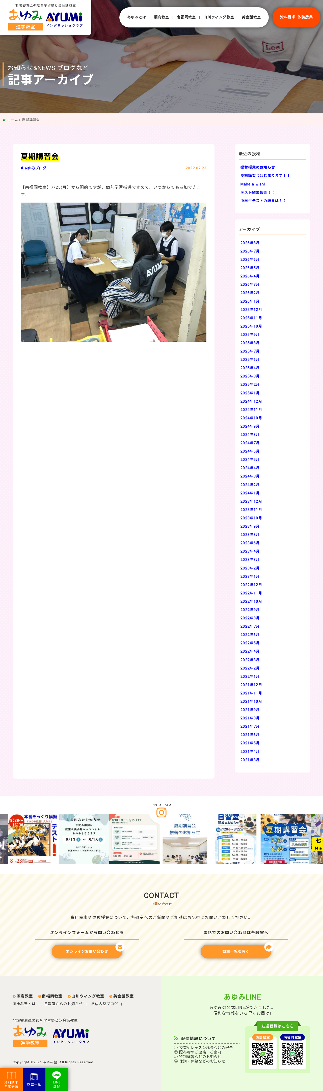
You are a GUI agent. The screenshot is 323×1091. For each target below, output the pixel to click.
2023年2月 (250, 568)
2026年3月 (250, 284)
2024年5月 (250, 460)
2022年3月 (250, 660)
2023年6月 (250, 543)
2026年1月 (250, 301)
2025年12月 (251, 310)
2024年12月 (251, 401)
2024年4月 (250, 468)
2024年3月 (250, 476)
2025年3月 (250, 376)
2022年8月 (250, 618)
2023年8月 (250, 535)
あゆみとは (136, 17)
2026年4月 (250, 276)
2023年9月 (250, 526)
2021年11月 (251, 693)
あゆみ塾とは (24, 1004)
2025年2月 (250, 384)
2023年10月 (251, 518)
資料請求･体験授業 (296, 17)
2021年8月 (250, 718)
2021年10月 (251, 701)
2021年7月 (250, 726)
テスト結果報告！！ (257, 192)
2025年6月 (250, 360)
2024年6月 (250, 451)
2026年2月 (250, 293)
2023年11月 (251, 510)
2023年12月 (251, 501)
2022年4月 (250, 651)
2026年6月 (250, 260)
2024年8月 (250, 435)
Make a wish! (252, 184)
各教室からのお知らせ (63, 1004)
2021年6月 (250, 735)
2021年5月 (250, 743)
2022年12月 (251, 585)
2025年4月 (250, 368)
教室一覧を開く (236, 951)
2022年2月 (250, 668)
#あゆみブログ (33, 168)
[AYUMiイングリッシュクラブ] (73, 1036)
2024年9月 (250, 426)
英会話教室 (251, 17)
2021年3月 (250, 760)
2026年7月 (250, 251)
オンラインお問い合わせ (87, 951)
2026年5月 (250, 268)
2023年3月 (250, 560)
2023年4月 (250, 551)
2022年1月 (250, 677)
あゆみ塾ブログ (104, 1004)
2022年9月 (250, 610)
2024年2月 (250, 485)
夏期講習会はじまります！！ (265, 176)
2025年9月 (250, 335)
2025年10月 (251, 326)
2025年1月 (250, 393)
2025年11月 (251, 318)
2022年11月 (251, 593)
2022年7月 (250, 626)
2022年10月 (251, 601)
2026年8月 (250, 243)
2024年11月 (251, 410)
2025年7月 (250, 351)
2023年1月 (250, 576)
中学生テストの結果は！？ (263, 201)
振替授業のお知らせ (257, 167)
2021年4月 (250, 752)
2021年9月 (250, 710)
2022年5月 (250, 643)
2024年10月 (251, 418)
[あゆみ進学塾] (32, 1036)
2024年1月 (250, 493)
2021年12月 (251, 685)
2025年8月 (250, 343)
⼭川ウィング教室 (218, 17)
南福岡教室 (186, 17)
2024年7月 (250, 443)
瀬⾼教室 (161, 17)
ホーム (12, 120)
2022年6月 (250, 635)
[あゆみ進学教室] (45, 19)
